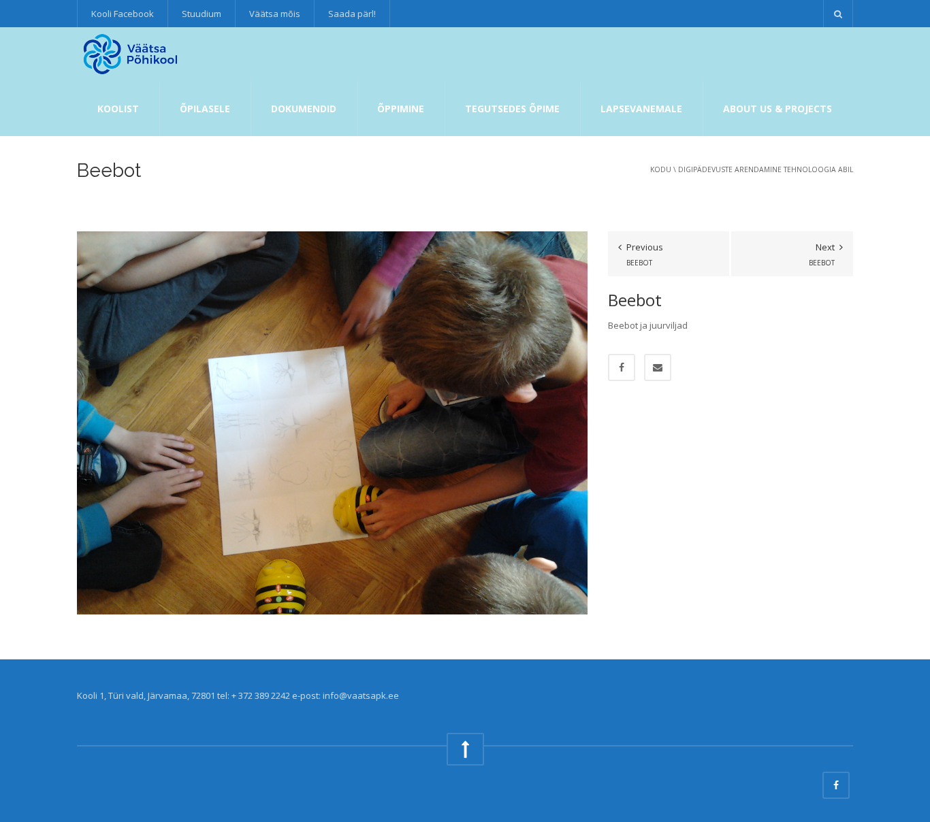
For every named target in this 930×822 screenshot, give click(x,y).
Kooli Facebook (122, 13)
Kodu (660, 169)
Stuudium (201, 13)
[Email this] (657, 367)
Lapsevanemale (641, 108)
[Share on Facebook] (621, 367)
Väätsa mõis (274, 13)
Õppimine (400, 108)
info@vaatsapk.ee (361, 695)
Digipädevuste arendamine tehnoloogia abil (765, 169)
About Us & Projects (777, 108)
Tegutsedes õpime (512, 108)
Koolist (118, 108)
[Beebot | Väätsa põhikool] (132, 54)
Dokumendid (303, 108)
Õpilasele (205, 108)
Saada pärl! (352, 13)
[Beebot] (332, 422)
